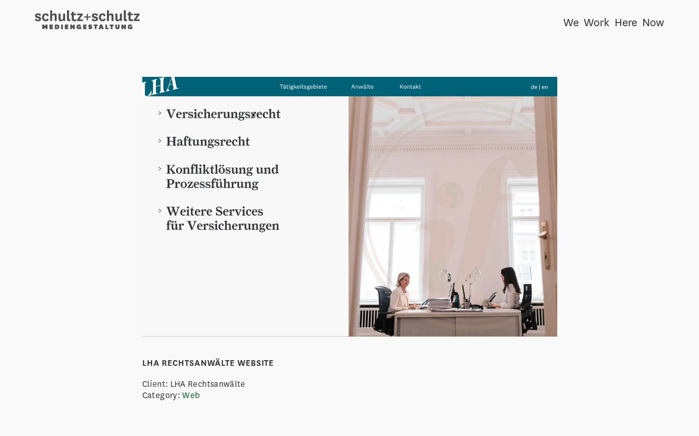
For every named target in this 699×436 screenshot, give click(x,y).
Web (191, 395)
